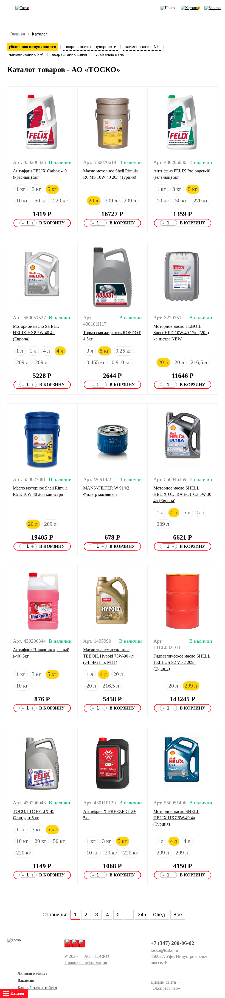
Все (177, 914)
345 (142, 914)
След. (159, 914)
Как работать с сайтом (37, 988)
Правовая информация (85, 962)
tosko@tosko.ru (164, 950)
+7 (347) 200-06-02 (172, 943)
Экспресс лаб (165, 988)
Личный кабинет (32, 973)
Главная (17, 34)
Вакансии (26, 980)
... (128, 914)
